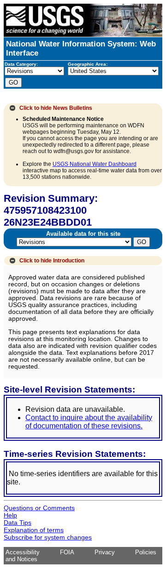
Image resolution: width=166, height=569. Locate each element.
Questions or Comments (39, 508)
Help (10, 515)
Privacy (105, 552)
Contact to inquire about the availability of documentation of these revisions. (88, 422)
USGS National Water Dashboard (94, 164)
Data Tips (17, 522)
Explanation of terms (34, 530)
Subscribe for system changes (48, 537)
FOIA (67, 552)
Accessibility (23, 552)
